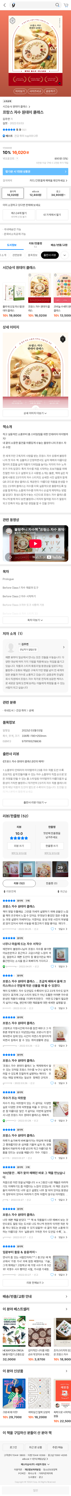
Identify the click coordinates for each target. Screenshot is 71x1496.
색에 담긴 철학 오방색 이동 (39, 1400)
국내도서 (8, 710)
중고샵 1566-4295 (57, 1455)
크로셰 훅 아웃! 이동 (14, 1401)
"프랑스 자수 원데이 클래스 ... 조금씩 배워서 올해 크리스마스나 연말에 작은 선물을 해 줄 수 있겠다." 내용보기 (35, 992)
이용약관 (18, 1469)
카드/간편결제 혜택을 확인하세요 (47, 180)
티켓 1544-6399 (36, 1455)
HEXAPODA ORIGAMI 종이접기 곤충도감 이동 (14, 1338)
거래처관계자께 (46, 1473)
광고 (41, 1477)
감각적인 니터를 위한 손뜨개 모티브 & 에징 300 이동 (39, 1340)
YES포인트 (9, 158)
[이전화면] (4, 5)
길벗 (5, 123)
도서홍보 (32, 1477)
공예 (31, 710)
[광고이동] (57, 5)
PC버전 (21, 1473)
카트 (66, 5)
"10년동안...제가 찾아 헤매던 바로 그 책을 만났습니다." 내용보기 (35, 1183)
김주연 (6, 119)
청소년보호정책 (50, 1469)
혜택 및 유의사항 (19, 853)
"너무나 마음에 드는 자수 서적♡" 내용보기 (35, 952)
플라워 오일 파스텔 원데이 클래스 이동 (14, 299)
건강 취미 (21, 710)
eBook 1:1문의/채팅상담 (34, 1458)
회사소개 (32, 1473)
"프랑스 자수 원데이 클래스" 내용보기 (35, 914)
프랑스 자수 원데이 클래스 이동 (39, 295)
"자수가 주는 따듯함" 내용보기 (35, 1106)
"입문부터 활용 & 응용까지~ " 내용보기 (35, 1260)
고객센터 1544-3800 (14, 1455)
